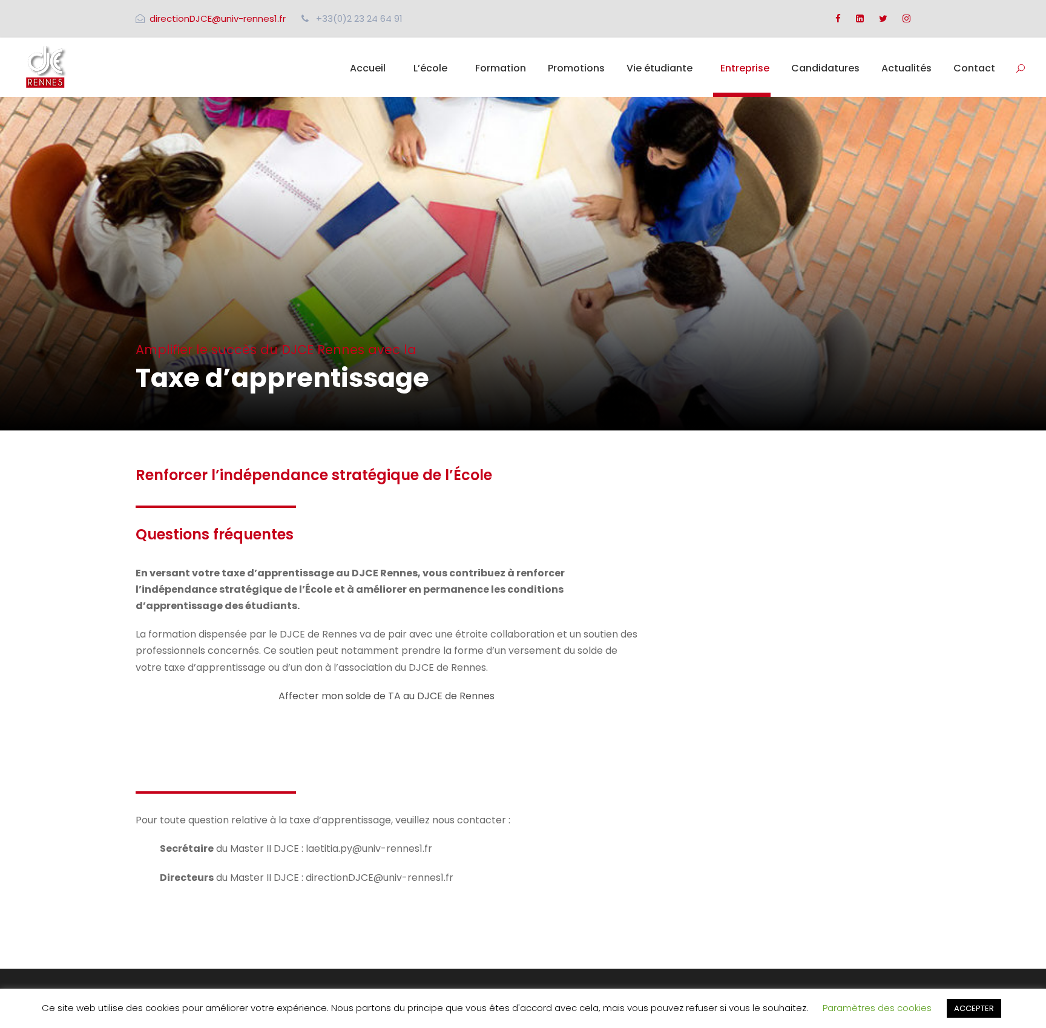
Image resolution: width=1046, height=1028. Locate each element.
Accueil (368, 68)
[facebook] (838, 18)
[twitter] (883, 18)
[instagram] (906, 18)
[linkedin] (860, 18)
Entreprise (744, 68)
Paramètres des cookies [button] (877, 1007)
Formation (500, 68)
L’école (430, 68)
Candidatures (825, 68)
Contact (974, 68)
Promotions (576, 68)
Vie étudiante (659, 68)
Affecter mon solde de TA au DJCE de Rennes (386, 696)
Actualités (906, 68)
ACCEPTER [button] (974, 1008)
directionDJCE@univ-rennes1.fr (218, 18)
